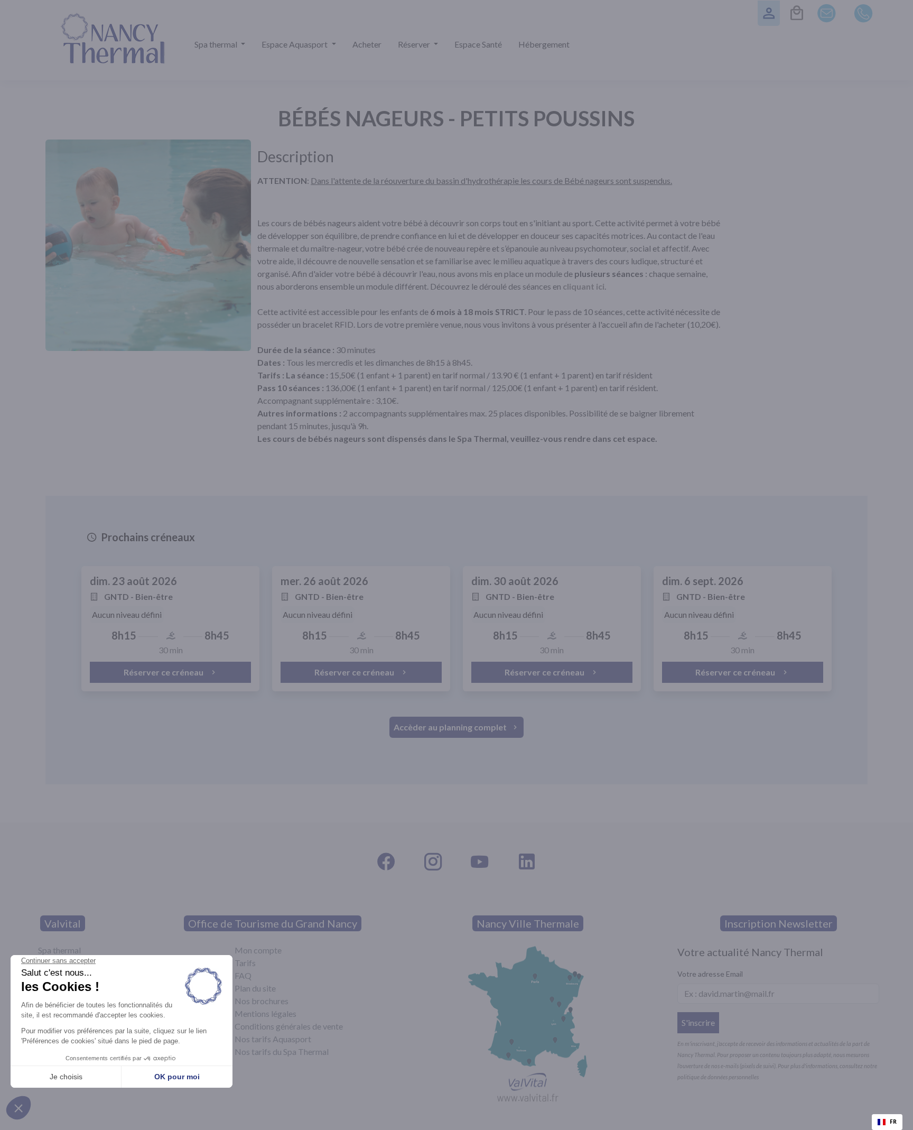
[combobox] (887, 1122)
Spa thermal (216, 44)
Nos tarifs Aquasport (273, 1039)
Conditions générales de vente (289, 1026)
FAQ (243, 975)
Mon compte (258, 950)
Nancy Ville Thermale (528, 923)
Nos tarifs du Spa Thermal (282, 1051)
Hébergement (544, 44)
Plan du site (255, 988)
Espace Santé (478, 44)
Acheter (366, 44)
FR (893, 1121)
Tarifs (245, 963)
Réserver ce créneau (164, 672)
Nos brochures (261, 1001)
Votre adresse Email (710, 973)
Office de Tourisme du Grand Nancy (272, 923)
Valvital (62, 923)
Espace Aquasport (295, 44)
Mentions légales (265, 1013)
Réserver (415, 44)
